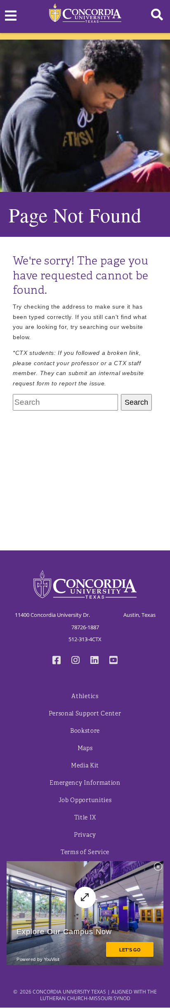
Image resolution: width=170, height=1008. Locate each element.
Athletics (84, 696)
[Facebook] (56, 661)
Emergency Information (85, 782)
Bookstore (85, 730)
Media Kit (85, 765)
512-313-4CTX (85, 639)
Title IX (85, 817)
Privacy (85, 834)
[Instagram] (75, 661)
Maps (85, 748)
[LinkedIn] (94, 661)
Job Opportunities (85, 800)
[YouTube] (113, 661)
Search (136, 402)
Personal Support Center (85, 713)
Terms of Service (85, 852)
